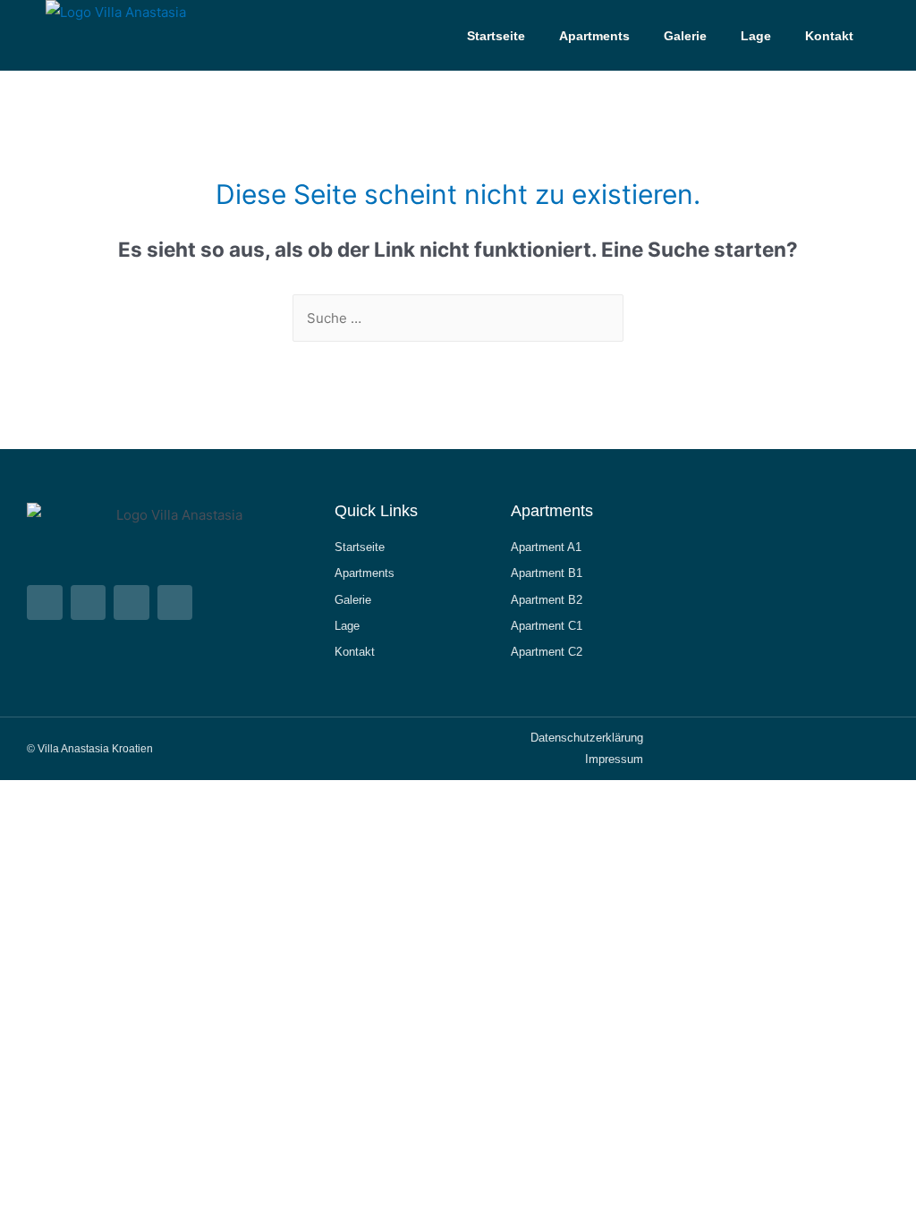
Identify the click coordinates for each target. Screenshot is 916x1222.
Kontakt (829, 36)
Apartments (594, 36)
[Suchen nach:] (458, 318)
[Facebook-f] (131, 603)
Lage (756, 36)
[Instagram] (88, 603)
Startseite (496, 36)
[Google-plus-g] (175, 603)
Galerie (685, 36)
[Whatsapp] (45, 603)
